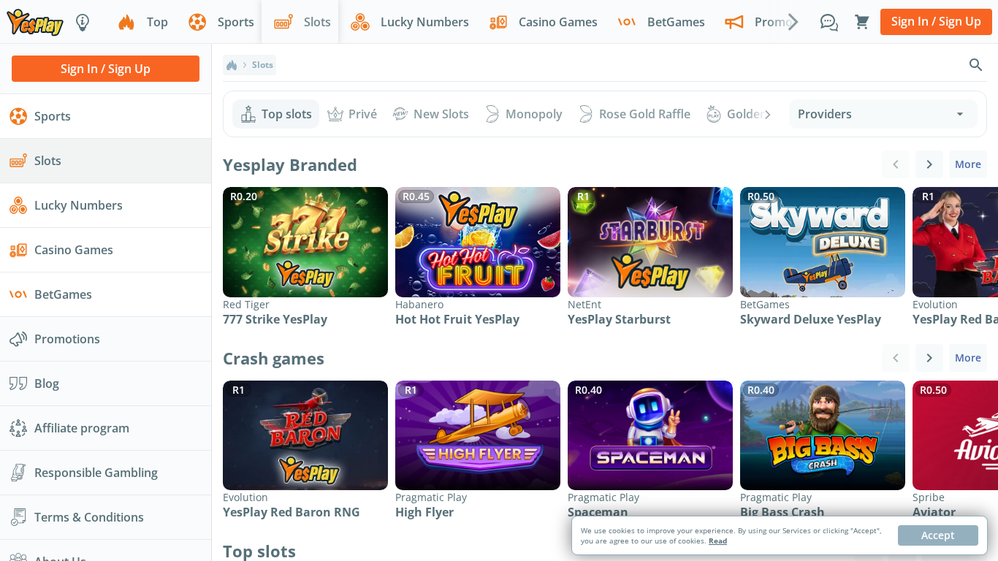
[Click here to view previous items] (896, 164)
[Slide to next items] (793, 21)
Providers (825, 114)
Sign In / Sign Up (936, 21)
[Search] (976, 65)
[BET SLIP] (862, 22)
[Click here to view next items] (929, 164)
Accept (938, 535)
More (968, 164)
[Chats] (829, 22)
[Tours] (82, 22)
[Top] (231, 65)
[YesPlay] (35, 21)
